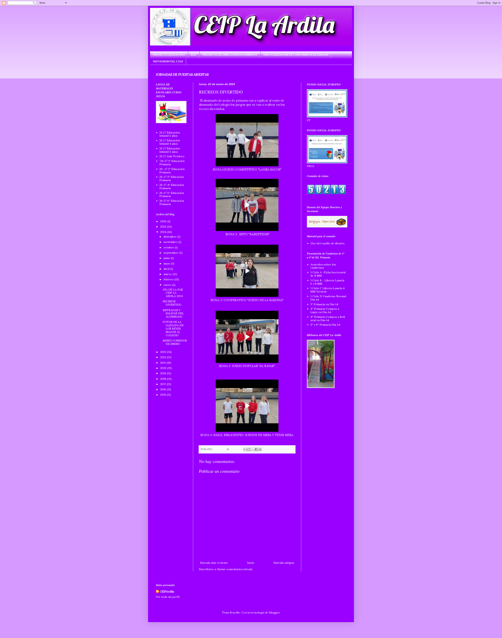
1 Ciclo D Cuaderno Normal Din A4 (328, 297)
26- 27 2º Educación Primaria (172, 170)
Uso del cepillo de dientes (327, 243)
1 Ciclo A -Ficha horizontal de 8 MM (328, 274)
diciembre (170, 236)
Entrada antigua (284, 562)
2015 (163, 394)
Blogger (274, 612)
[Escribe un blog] (249, 449)
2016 (163, 389)
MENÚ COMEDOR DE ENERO (175, 342)
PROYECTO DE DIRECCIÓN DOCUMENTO (229, 54)
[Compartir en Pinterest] (260, 449)
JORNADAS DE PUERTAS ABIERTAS (182, 74)
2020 (163, 368)
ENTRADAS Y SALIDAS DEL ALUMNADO (173, 313)
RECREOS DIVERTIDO (172, 303)
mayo (167, 263)
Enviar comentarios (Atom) (234, 569)
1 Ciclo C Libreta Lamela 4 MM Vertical (327, 289)
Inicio (250, 562)
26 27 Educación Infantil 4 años (169, 142)
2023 (163, 352)
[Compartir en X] (253, 449)
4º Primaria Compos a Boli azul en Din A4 (327, 318)
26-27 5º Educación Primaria (171, 194)
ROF (193, 54)
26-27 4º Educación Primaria (171, 186)
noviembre (171, 242)
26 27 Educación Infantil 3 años (169, 134)
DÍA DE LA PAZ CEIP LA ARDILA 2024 (173, 293)
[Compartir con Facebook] (256, 449)
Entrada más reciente (214, 562)
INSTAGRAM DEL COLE (168, 61)
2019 (163, 373)
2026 (163, 221)
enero (168, 285)
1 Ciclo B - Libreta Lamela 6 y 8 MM (327, 282)
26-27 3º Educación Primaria (171, 178)
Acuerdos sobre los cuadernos (323, 266)
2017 (163, 384)
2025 (163, 226)
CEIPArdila (167, 591)
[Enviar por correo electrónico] (245, 449)
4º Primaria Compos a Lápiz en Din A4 (324, 310)
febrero (169, 279)
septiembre (171, 252)
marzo (168, 274)
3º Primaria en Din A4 (324, 304)
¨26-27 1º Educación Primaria (172, 162)
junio (167, 258)
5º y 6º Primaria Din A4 (325, 324)
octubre (169, 247)
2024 (163, 232)
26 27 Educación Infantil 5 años (169, 150)
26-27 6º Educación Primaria (171, 202)
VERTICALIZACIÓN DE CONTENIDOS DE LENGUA (295, 54)
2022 (163, 357)
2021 (163, 362)
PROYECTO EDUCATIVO (169, 54)
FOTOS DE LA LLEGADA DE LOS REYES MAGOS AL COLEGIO (173, 328)
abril (167, 269)
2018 (163, 379)
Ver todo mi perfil (167, 597)
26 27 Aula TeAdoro (172, 156)
